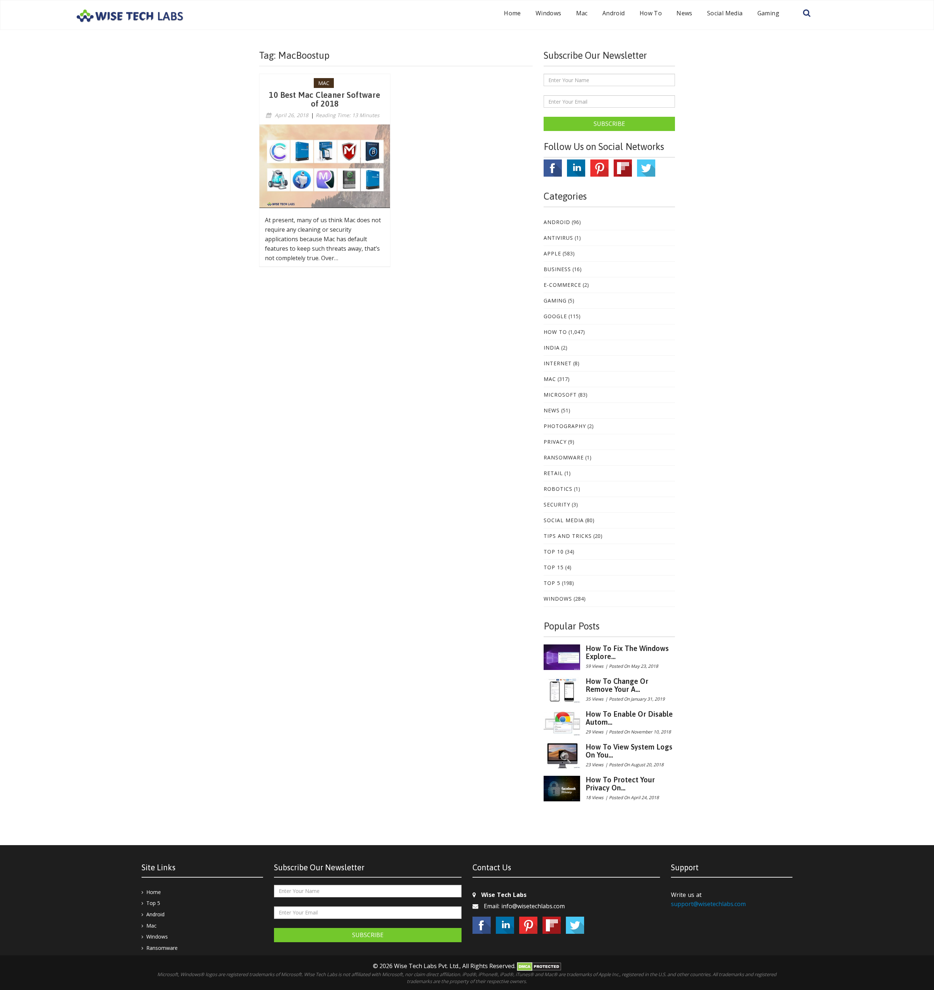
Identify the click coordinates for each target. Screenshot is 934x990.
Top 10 (554, 551)
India (552, 347)
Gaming (768, 13)
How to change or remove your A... (617, 685)
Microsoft (560, 394)
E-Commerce (562, 284)
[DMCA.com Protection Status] (539, 966)
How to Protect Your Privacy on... (620, 783)
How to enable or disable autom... (629, 718)
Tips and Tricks (568, 535)
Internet (558, 363)
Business (557, 269)
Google (555, 316)
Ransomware (564, 457)
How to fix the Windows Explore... (627, 652)
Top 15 (554, 567)
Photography (565, 426)
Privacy (555, 441)
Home (512, 13)
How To (651, 13)
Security (557, 504)
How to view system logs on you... (629, 751)
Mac (582, 13)
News (684, 13)
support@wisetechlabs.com (708, 904)
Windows (548, 13)
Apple (552, 253)
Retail (553, 473)
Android (613, 13)
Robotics (558, 488)
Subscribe (609, 124)
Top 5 (552, 582)
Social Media (725, 13)
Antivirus (558, 237)
